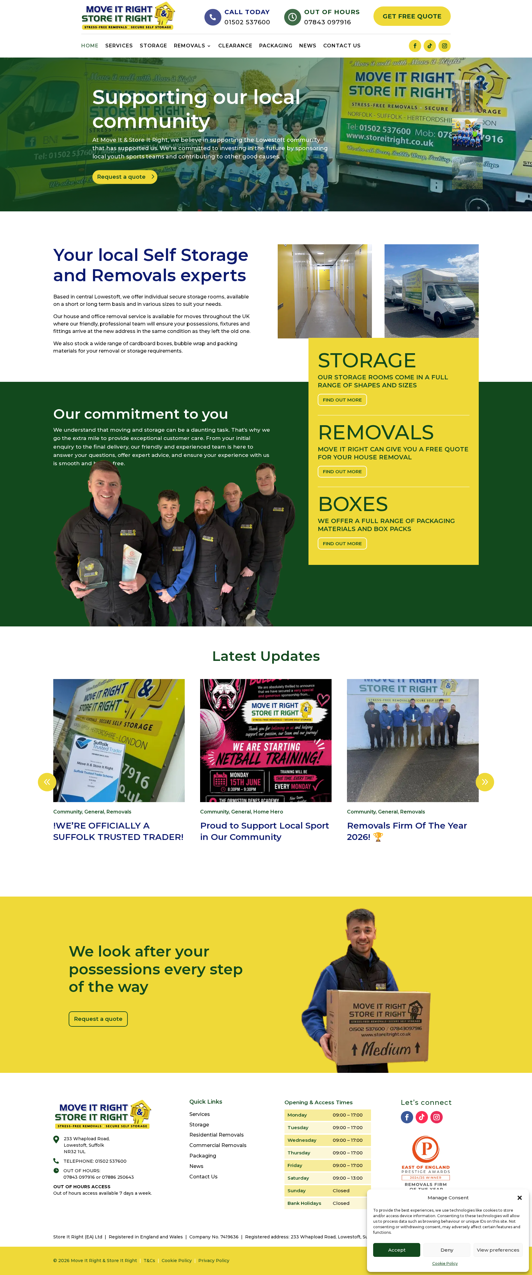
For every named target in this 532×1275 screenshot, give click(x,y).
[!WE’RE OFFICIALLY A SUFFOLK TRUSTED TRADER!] (119, 740)
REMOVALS (189, 46)
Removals (119, 812)
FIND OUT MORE (342, 400)
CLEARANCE (235, 46)
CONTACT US (342, 46)
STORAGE (153, 46)
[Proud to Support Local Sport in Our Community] (266, 740)
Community (67, 812)
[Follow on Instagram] (444, 46)
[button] (520, 1198)
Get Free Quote (412, 16)
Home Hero (268, 812)
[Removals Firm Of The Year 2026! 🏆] (412, 740)
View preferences (498, 1250)
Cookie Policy (445, 1263)
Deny (447, 1250)
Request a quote (121, 177)
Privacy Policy (213, 1260)
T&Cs (149, 1260)
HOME (90, 46)
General (94, 812)
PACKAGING (275, 46)
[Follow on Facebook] (415, 46)
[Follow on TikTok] (430, 46)
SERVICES (119, 46)
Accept (396, 1250)
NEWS (307, 46)
